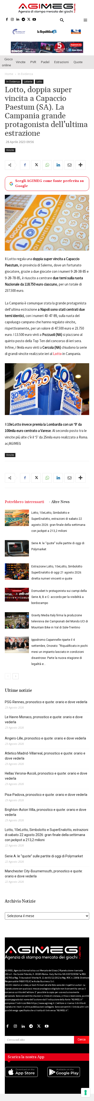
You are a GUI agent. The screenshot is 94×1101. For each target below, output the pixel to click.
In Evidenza (25, 74)
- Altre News (59, 502)
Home (9, 74)
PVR (33, 62)
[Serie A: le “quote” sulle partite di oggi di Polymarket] (17, 548)
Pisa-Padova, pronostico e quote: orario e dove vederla (46, 795)
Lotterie (28, 81)
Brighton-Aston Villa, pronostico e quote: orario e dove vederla (45, 812)
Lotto (39, 81)
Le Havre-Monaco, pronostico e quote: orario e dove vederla (44, 719)
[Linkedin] (18, 20)
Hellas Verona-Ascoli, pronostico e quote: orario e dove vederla (46, 775)
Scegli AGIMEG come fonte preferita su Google (49, 183)
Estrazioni (61, 62)
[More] (80, 165)
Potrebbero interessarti (24, 502)
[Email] (69, 165)
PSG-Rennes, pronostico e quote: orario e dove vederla (46, 702)
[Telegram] (23, 20)
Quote (78, 62)
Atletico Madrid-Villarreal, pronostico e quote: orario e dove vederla (45, 755)
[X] (29, 20)
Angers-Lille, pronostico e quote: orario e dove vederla (45, 738)
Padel (45, 62)
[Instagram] (12, 20)
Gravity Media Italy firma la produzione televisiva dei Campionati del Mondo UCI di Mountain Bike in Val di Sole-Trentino (59, 621)
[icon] (26, 1077)
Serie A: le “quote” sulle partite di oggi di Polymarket (44, 856)
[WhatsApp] (47, 165)
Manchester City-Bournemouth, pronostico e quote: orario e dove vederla (44, 873)
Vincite (21, 62)
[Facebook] (7, 20)
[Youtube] (34, 20)
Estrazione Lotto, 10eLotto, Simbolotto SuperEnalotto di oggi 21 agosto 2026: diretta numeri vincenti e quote (56, 572)
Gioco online (7, 62)
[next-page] (16, 676)
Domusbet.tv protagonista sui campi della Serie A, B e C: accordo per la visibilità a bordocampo (59, 597)
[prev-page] (8, 676)
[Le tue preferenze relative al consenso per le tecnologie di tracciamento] (85, 1092)
